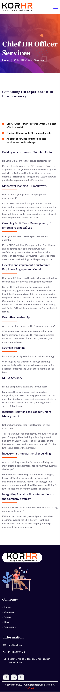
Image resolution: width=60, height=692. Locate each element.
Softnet (30, 688)
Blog (6, 622)
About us (9, 612)
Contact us (10, 627)
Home (5, 60)
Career (7, 617)
